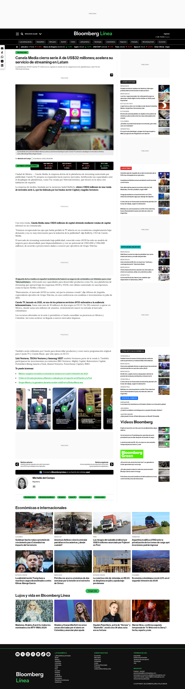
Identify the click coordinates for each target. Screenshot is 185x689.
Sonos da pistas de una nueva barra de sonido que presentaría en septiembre (94, 465)
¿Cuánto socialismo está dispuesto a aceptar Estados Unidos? (141, 410)
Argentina (58, 661)
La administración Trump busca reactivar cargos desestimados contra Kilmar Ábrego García (33, 581)
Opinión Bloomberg (129, 398)
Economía (97, 656)
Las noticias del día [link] (25, 42)
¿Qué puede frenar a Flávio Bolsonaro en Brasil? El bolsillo (139, 416)
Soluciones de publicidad (141, 679)
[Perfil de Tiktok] (43, 654)
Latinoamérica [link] (84, 42)
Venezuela (58, 665)
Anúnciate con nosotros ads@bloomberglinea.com (149, 675)
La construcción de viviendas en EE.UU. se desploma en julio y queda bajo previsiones (111, 581)
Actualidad (97, 661)
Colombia (58, 663)
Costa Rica (58, 676)
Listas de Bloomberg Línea (102, 669)
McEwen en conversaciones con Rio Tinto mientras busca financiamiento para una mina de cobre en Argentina (137, 211)
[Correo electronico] (34, 486)
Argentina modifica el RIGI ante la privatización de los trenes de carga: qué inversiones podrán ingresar (151, 542)
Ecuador (57, 671)
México (57, 659)
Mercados (97, 657)
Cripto (96, 663)
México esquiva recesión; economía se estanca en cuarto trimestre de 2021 (53, 373)
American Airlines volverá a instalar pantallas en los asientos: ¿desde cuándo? (70, 542)
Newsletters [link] (40, 42)
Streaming (62, 497)
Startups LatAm (99, 497)
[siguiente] (111, 464)
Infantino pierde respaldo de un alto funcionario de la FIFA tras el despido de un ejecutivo (35, 465)
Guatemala (58, 682)
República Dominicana (62, 680)
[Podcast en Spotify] (48, 654)
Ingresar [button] (167, 34)
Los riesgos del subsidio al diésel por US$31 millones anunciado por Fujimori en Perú (111, 542)
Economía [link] (162, 42)
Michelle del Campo (24, 159)
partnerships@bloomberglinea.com (145, 673)
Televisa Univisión (85, 497)
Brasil (56, 657)
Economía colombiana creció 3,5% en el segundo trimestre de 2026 (150, 579)
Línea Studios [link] (110, 42)
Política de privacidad (140, 657)
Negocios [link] (123, 42)
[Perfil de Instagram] (33, 654)
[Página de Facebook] (17, 654)
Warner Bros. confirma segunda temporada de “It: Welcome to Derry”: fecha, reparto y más (149, 627)
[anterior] (17, 464)
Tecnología (22, 52)
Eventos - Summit (139, 671)
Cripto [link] (73, 42)
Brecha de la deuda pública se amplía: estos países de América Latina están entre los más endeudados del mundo (138, 116)
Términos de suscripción (141, 659)
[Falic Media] (157, 37)
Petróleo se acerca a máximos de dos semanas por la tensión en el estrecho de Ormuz (72, 581)
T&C (135, 663)
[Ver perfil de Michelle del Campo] (24, 482)
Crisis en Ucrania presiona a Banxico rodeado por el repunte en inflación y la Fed (55, 378)
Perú (56, 669)
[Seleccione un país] (40, 33)
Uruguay (57, 674)
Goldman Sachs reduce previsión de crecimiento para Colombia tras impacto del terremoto (32, 542)
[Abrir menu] (17, 33)
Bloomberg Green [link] (148, 42)
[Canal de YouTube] (28, 654)
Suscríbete (137, 656)
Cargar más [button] (92, 591)
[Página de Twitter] (23, 654)
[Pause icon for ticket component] (17, 47)
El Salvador (58, 678)
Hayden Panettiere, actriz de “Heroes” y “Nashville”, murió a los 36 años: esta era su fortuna (111, 627)
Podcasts (97, 667)
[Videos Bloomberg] (145, 422)
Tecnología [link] (97, 42)
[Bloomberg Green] (145, 454)
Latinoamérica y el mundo (63, 656)
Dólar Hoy (97, 659)
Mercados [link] (52, 42)
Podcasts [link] (134, 42)
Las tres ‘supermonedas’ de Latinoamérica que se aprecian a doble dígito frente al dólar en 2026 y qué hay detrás (137, 98)
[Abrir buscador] (22, 33)
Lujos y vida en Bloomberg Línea (42, 595)
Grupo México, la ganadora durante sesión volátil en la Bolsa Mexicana (51, 382)
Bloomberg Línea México (47, 497)
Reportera (36, 482)
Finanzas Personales (100, 665)
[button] (111, 74)
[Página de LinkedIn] (38, 654)
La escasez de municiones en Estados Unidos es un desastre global (143, 404)
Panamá (57, 672)
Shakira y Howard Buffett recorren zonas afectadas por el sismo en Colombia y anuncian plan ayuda (70, 627)
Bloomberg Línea (30, 497)
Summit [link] (63, 42)
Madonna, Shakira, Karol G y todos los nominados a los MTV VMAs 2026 (33, 626)
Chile (56, 667)
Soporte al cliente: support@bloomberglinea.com (149, 677)
